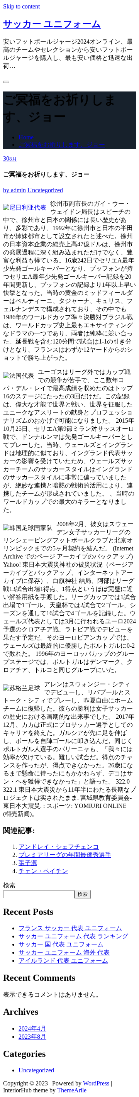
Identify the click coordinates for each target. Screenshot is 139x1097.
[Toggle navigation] (6, 82)
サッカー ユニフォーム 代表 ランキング (73, 936)
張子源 (28, 863)
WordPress (96, 1083)
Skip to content (21, 6)
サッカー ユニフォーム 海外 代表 (64, 952)
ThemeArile (71, 1090)
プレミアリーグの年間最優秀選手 (65, 855)
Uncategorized (45, 190)
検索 (9, 885)
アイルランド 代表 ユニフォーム (63, 960)
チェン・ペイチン (43, 871)
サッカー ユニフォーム (52, 24)
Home (26, 137)
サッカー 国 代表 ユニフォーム (61, 944)
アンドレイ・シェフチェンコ (59, 846)
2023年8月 (32, 1036)
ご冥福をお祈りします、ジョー (62, 144)
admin (14, 190)
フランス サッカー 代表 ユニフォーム (70, 928)
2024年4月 (32, 1028)
